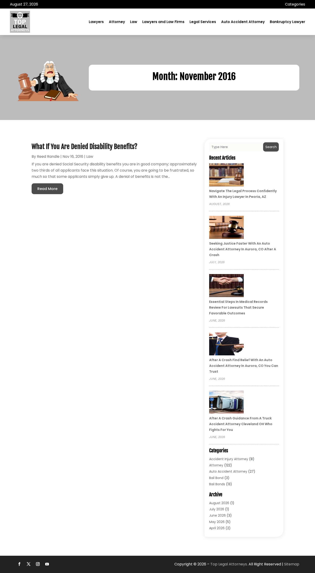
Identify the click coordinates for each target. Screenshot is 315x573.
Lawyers (96, 21)
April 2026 (217, 528)
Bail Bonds (217, 484)
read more (47, 188)
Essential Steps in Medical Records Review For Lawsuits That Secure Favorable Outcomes (238, 307)
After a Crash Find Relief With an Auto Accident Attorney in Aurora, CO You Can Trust (243, 366)
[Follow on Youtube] (47, 564)
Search (271, 147)
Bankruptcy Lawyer (287, 21)
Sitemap (291, 564)
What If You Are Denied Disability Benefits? (84, 147)
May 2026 (217, 522)
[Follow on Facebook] (19, 564)
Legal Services (203, 21)
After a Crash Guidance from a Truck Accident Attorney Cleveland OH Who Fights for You (240, 424)
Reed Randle (48, 156)
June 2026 (217, 515)
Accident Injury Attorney (228, 459)
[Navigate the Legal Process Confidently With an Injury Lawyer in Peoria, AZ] (226, 175)
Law (133, 21)
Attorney (117, 21)
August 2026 (219, 503)
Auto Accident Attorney (243, 21)
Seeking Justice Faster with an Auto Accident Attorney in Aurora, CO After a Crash (242, 249)
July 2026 (216, 509)
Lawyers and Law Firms (163, 21)
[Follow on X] (28, 564)
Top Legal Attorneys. (229, 564)
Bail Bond (216, 478)
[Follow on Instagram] (38, 564)
